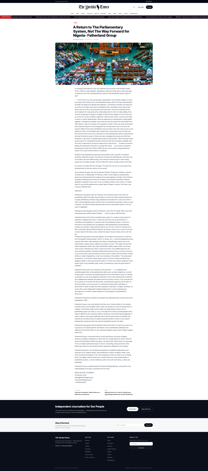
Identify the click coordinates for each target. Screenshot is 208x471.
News (77, 13)
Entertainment (133, 13)
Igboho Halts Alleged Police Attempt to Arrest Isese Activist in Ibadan (104, 17)
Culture (126, 13)
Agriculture (110, 443)
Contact (87, 446)
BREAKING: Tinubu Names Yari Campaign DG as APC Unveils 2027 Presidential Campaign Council (179, 17)
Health (115, 13)
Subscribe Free (146, 409)
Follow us (149, 1)
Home (72, 13)
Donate (149, 7)
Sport (109, 13)
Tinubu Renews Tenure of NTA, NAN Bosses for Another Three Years (32, 17)
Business (89, 13)
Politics (83, 13)
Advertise (87, 449)
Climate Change (111, 449)
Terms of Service (89, 457)
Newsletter (141, 7)
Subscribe (148, 425)
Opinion (96, 13)
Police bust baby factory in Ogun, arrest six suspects (138, 17)
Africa (108, 440)
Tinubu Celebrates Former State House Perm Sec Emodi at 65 (68, 17)
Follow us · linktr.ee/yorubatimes (63, 445)
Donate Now (132, 409)
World (120, 13)
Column (109, 451)
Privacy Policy (89, 454)
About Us (87, 440)
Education (103, 13)
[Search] (134, 7)
